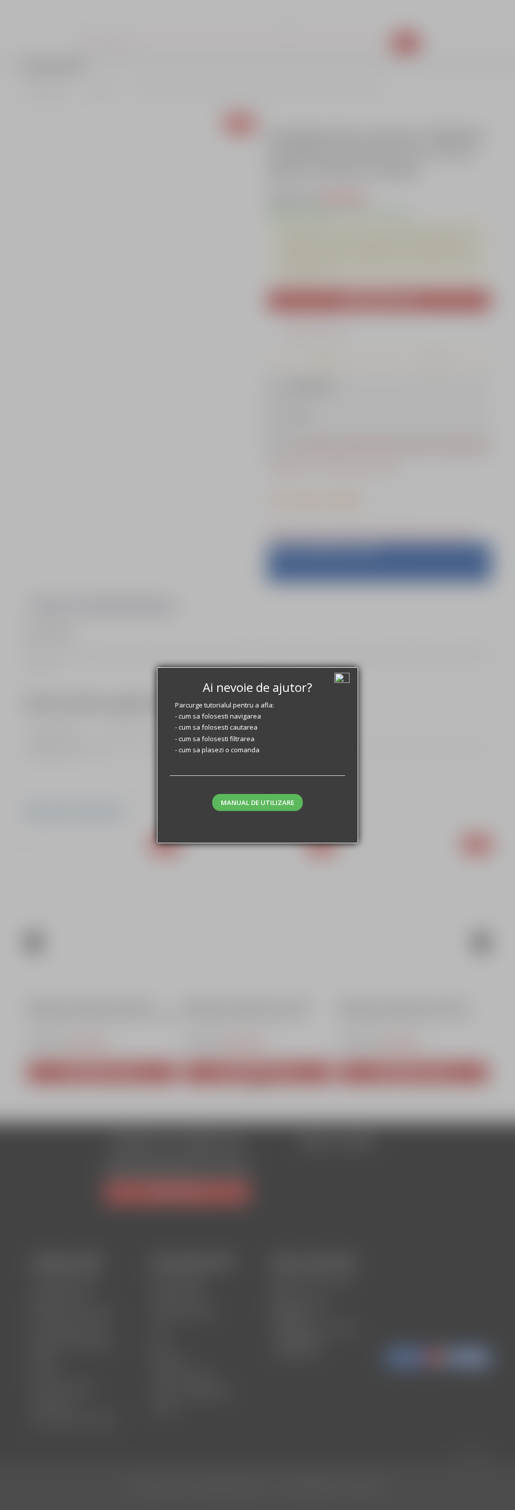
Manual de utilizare (257, 802)
